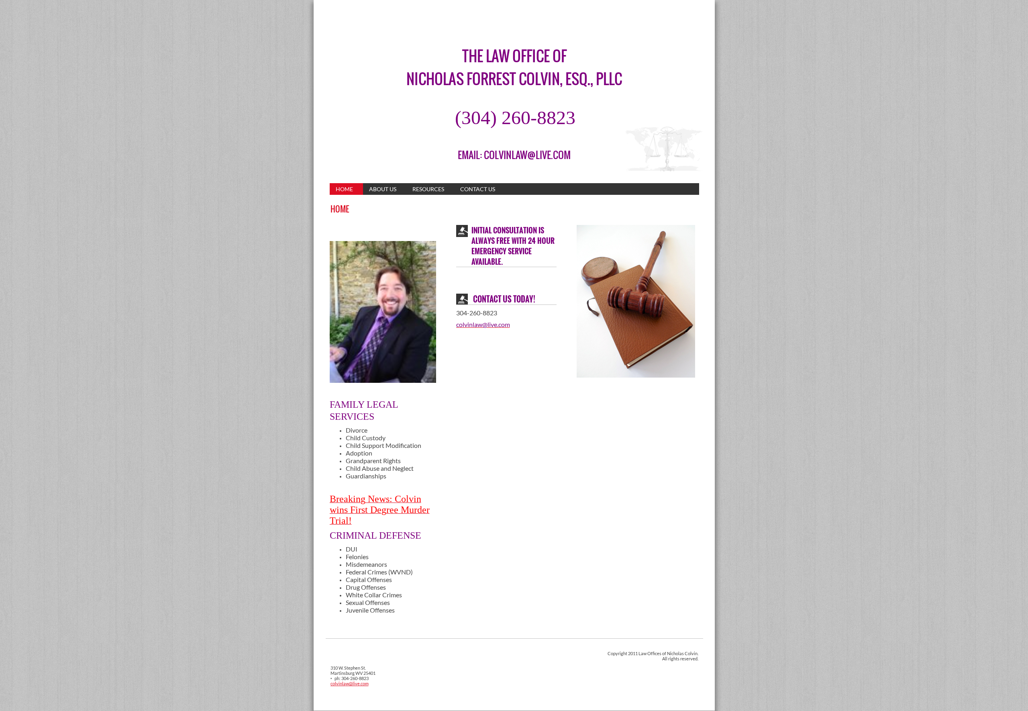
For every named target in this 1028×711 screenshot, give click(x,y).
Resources (428, 189)
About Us (382, 189)
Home (344, 189)
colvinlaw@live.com (349, 683)
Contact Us (477, 189)
